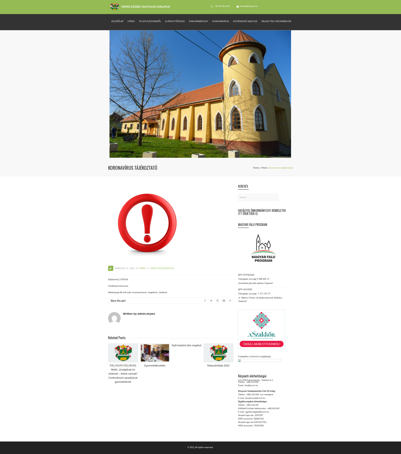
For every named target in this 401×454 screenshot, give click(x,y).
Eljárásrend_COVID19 (118, 279)
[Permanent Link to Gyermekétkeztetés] (155, 362)
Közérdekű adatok (245, 21)
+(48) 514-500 (251, 382)
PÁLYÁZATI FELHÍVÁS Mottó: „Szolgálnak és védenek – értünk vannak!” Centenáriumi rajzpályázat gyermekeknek (123, 373)
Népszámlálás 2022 (218, 365)
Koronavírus (220, 21)
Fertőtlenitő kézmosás (118, 286)
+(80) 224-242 (251, 405)
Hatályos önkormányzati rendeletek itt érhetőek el (262, 212)
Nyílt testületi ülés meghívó (186, 345)
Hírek (131, 21)
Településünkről (150, 21)
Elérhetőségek (175, 21)
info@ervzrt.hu (251, 385)
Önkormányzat (198, 21)
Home (256, 167)
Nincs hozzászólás (162, 268)
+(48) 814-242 (272, 408)
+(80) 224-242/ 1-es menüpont (259, 394)
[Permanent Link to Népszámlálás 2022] (218, 362)
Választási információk (276, 21)
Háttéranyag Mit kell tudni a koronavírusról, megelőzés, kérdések (137, 292)
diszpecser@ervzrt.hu (255, 398)
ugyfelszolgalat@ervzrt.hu (257, 412)
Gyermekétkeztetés (154, 365)
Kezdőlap (117, 21)
